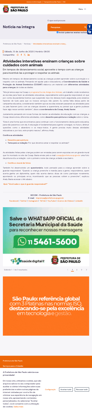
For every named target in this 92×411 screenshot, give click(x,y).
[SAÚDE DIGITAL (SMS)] (46, 236)
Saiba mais (18, 406)
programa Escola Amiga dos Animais (46, 92)
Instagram (33, 201)
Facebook (13, 201)
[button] (86, 270)
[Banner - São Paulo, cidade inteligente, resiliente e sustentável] (46, 306)
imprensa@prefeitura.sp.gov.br (50, 198)
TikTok (43, 201)
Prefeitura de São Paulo (12, 44)
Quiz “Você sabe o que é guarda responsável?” (25, 184)
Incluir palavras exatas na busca (74, 32)
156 (64, 2)
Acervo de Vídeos (65, 201)
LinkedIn (79, 201)
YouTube (51, 201)
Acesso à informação (34, 2)
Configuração (50, 389)
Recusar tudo (82, 389)
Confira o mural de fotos (19, 163)
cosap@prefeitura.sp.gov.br (68, 155)
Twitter (23, 201)
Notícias (27, 44)
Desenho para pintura (18, 140)
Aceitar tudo (65, 389)
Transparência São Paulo (52, 2)
